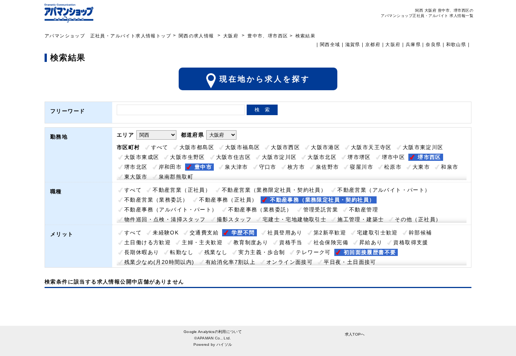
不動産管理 (363, 210)
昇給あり (371, 242)
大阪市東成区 (141, 157)
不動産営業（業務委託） (156, 200)
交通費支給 (204, 233)
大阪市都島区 (196, 147)
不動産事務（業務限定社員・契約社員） (322, 200)
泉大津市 (236, 167)
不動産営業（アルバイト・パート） (383, 190)
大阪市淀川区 (279, 157)
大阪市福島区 (242, 147)
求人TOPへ (355, 334)
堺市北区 (136, 167)
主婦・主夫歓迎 (202, 242)
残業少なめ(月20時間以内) (159, 262)
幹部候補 (420, 233)
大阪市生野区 (187, 157)
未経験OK (166, 233)
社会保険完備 (331, 242)
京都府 (372, 44)
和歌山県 (456, 44)
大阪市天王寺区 (371, 147)
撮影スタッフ (234, 219)
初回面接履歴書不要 (370, 252)
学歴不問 (243, 233)
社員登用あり (284, 233)
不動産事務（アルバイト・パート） (170, 210)
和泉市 (449, 167)
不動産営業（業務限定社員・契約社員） (274, 190)
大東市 (421, 167)
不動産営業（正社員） (182, 190)
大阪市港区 (325, 147)
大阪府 (230, 36)
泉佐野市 (327, 167)
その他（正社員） (418, 219)
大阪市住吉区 (233, 157)
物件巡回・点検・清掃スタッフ (165, 219)
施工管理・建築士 (360, 219)
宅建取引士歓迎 (377, 233)
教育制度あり (250, 242)
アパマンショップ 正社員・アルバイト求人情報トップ (108, 36)
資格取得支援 (410, 242)
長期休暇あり (141, 252)
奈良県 (433, 44)
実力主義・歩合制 (261, 252)
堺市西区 (429, 157)
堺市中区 (393, 157)
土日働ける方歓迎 (147, 242)
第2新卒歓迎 (330, 233)
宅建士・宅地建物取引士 (294, 219)
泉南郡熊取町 (176, 177)
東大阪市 (136, 177)
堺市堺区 (359, 157)
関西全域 (330, 44)
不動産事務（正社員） (228, 200)
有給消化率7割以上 (230, 262)
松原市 (393, 167)
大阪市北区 (322, 157)
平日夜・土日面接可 (350, 262)
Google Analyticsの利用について (213, 332)
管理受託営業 (320, 210)
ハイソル (224, 344)
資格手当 (291, 242)
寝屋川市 (361, 167)
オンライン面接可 (289, 262)
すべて (159, 147)
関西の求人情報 (197, 36)
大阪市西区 (285, 147)
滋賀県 (352, 44)
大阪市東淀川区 (423, 147)
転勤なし (181, 252)
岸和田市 (170, 167)
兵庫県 (413, 44)
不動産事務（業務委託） (260, 210)
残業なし (216, 252)
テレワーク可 (313, 252)
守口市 (268, 167)
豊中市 (203, 167)
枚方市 (296, 167)
